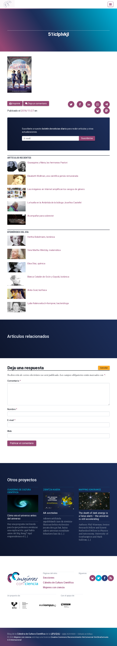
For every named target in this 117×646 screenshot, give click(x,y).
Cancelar (104, 368)
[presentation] (58, 166)
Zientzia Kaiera (51, 489)
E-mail (11, 420)
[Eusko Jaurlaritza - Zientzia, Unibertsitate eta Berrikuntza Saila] (66, 606)
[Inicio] (7, 4)
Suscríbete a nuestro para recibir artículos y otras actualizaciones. (57, 130)
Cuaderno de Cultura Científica (19, 491)
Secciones (48, 577)
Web (9, 431)
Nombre (12, 409)
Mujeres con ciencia (53, 587)
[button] (71, 104)
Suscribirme (87, 138)
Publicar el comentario (22, 443)
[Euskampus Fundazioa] (47, 606)
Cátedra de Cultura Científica (58, 582)
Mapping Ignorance (90, 489)
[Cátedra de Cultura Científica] (20, 605)
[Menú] (110, 4)
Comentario (14, 381)
